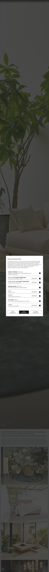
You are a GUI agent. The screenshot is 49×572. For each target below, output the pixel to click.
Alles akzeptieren (24, 312)
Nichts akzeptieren (13, 312)
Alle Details (34, 278)
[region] (24, 289)
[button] (40, 273)
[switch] (40, 273)
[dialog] (24, 286)
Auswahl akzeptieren (36, 312)
